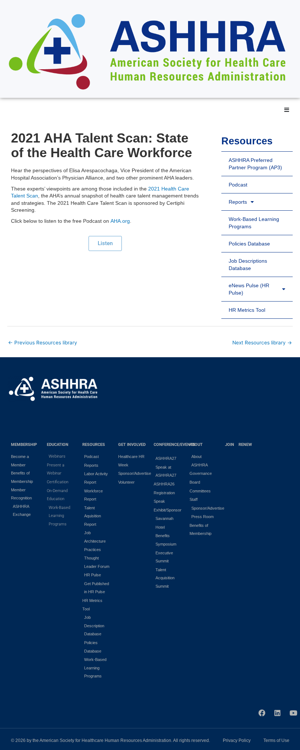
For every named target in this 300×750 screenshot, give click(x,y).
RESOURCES (93, 444)
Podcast (238, 185)
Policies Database (249, 244)
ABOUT (196, 444)
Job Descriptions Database (248, 264)
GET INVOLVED (132, 444)
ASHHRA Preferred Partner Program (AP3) (255, 163)
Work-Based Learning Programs (254, 222)
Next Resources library (262, 343)
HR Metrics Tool (247, 310)
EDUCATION (57, 444)
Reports (238, 202)
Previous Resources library (42, 343)
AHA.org (120, 221)
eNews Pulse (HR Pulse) (249, 289)
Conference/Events (174, 444)
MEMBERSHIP (24, 444)
